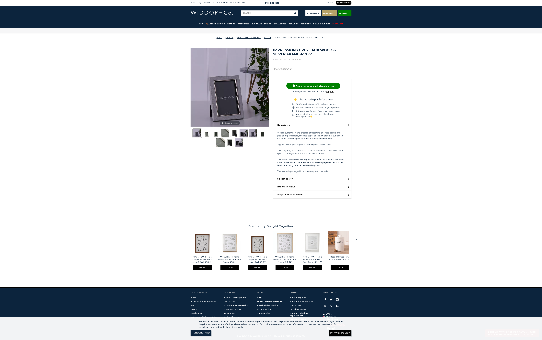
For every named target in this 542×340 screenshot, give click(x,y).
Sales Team (229, 313)
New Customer (344, 3)
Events (267, 24)
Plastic (267, 38)
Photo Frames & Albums (249, 38)
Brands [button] (231, 24)
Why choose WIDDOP (290, 194)
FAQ (199, 3)
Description (284, 125)
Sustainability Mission (267, 305)
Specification (285, 179)
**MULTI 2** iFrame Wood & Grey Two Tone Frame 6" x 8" (229, 259)
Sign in (330, 91)
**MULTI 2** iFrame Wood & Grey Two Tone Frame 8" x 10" (284, 259)
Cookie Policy (264, 313)
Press (193, 297)
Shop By (229, 38)
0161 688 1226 (272, 3)
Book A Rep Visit (298, 297)
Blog (193, 3)
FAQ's (260, 297)
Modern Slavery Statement (270, 301)
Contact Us (209, 3)
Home (219, 38)
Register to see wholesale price (314, 86)
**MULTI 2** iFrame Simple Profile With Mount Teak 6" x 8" (202, 259)
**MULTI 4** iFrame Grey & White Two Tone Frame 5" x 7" (312, 259)
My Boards (312, 13)
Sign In (330, 3)
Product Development (235, 297)
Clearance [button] (337, 24)
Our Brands (222, 3)
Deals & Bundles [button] (321, 24)
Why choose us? (237, 3)
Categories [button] (243, 24)
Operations (229, 301)
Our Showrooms (298, 309)
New (201, 24)
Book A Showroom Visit (302, 301)
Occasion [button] (293, 24)
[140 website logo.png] (212, 13)
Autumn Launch (216, 24)
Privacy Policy (264, 309)
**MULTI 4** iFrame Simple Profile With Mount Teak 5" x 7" (257, 259)
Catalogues (280, 24)
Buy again (257, 24)
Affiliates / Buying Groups (203, 301)
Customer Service (233, 309)
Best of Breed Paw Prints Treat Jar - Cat (339, 258)
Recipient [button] (306, 24)
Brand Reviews (286, 186)
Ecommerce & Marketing (236, 305)
